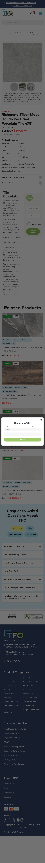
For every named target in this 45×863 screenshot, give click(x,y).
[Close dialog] (42, 419)
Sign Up (22, 440)
